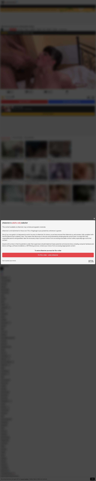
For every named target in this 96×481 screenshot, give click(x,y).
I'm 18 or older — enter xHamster (48, 255)
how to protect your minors (9, 260)
